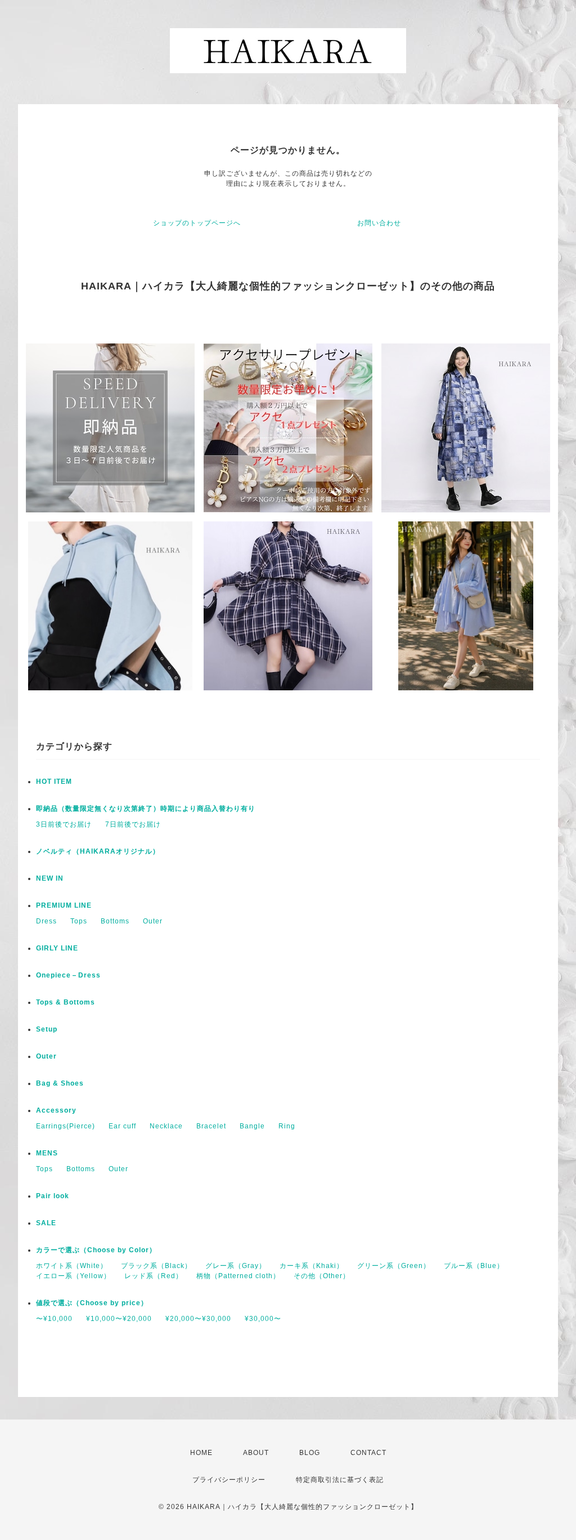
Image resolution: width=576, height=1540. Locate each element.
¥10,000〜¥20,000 (119, 1319)
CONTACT (368, 1453)
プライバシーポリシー (229, 1480)
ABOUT (256, 1453)
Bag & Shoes (60, 1083)
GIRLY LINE (57, 948)
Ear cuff (122, 1126)
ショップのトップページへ (197, 223)
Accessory (56, 1110)
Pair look (52, 1196)
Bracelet (211, 1126)
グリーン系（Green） (393, 1266)
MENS (47, 1153)
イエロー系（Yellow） (73, 1276)
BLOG (309, 1453)
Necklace (166, 1126)
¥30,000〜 (263, 1319)
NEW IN (50, 878)
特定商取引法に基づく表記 (340, 1480)
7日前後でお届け (133, 824)
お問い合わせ (379, 223)
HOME (201, 1453)
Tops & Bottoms (65, 1002)
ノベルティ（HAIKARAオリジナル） (98, 851)
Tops (78, 921)
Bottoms (115, 921)
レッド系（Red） (153, 1276)
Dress (46, 921)
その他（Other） (322, 1276)
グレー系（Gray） (235, 1266)
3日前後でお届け (64, 824)
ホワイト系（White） (71, 1266)
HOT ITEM (54, 781)
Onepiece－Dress (68, 975)
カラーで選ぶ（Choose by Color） (96, 1250)
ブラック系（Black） (156, 1266)
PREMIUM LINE (64, 905)
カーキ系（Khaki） (312, 1266)
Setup (46, 1029)
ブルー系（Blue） (474, 1266)
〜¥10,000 (54, 1319)
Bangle (252, 1126)
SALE (46, 1223)
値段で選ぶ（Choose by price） (92, 1303)
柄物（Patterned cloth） (238, 1276)
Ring (286, 1126)
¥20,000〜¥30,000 (198, 1319)
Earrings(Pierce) (65, 1126)
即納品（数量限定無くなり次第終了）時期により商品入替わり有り (145, 809)
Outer (153, 921)
